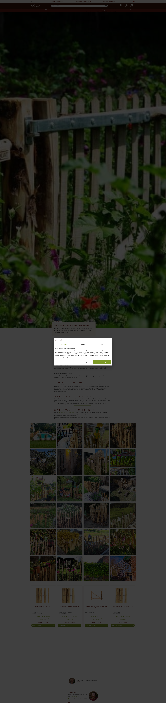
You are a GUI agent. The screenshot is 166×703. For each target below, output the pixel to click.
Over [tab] (102, 344)
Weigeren (64, 362)
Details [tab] (83, 344)
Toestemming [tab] (63, 344)
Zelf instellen (82, 362)
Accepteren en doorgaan (101, 362)
